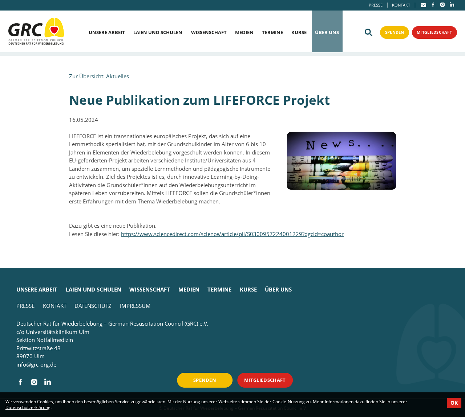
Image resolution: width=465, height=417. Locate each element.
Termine (272, 32)
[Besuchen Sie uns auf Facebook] (433, 4)
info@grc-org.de (36, 364)
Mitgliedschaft (434, 32)
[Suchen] (368, 32)
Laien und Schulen (157, 32)
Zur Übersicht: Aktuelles (99, 76)
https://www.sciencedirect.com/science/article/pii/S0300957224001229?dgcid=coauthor (232, 234)
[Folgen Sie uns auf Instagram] (442, 4)
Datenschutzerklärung (27, 407)
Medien (244, 32)
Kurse (299, 32)
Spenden (394, 32)
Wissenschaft (209, 32)
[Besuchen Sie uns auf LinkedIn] (452, 4)
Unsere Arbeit (107, 32)
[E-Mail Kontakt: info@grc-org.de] (423, 5)
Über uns (327, 32)
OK (454, 403)
